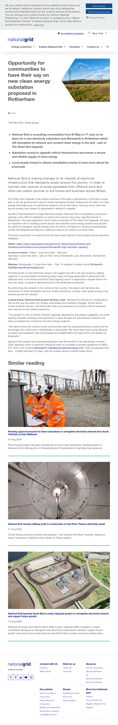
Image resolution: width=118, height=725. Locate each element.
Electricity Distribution (94, 671)
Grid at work (67, 696)
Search (108, 47)
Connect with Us (49, 663)
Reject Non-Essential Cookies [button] (99, 11)
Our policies (46, 689)
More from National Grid (96, 691)
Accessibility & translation (72, 33)
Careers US (67, 671)
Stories (67, 689)
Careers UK (67, 667)
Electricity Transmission (94, 667)
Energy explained (69, 700)
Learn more (39, 24)
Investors (89, 696)
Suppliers (89, 707)
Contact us (44, 667)
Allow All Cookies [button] (99, 5)
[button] (95, 17)
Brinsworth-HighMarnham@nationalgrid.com (59, 347)
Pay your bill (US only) (94, 700)
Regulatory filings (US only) (96, 703)
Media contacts (45, 671)
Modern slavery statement (49, 710)
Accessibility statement (48, 714)
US (87, 674)
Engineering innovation (71, 692)
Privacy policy (45, 696)
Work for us (69, 663)
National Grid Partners (94, 682)
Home (13, 113)
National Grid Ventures (94, 678)
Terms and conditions (48, 692)
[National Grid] (20, 39)
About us (91, 663)
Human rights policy (47, 700)
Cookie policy (45, 703)
